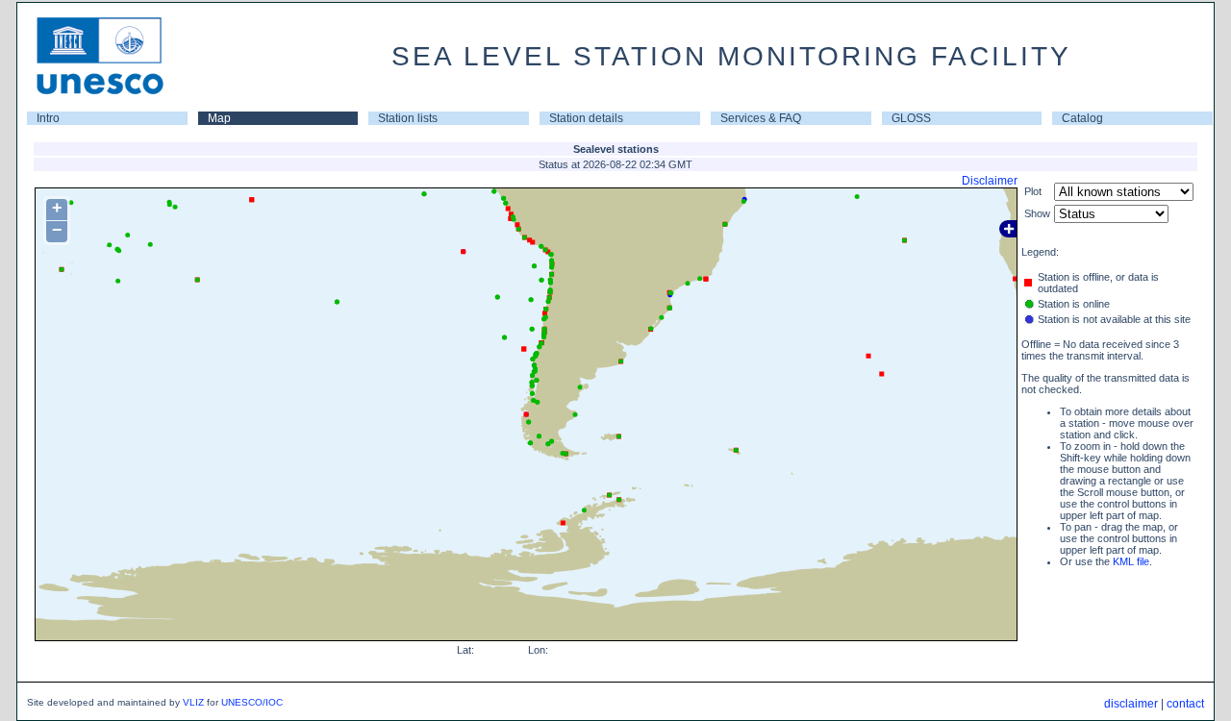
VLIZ (193, 702)
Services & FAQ (760, 118)
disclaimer (1131, 703)
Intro (48, 118)
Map (219, 118)
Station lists (408, 118)
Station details (586, 118)
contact (1185, 703)
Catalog (1082, 118)
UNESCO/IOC (252, 702)
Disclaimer (989, 180)
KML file (1131, 561)
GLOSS (911, 118)
